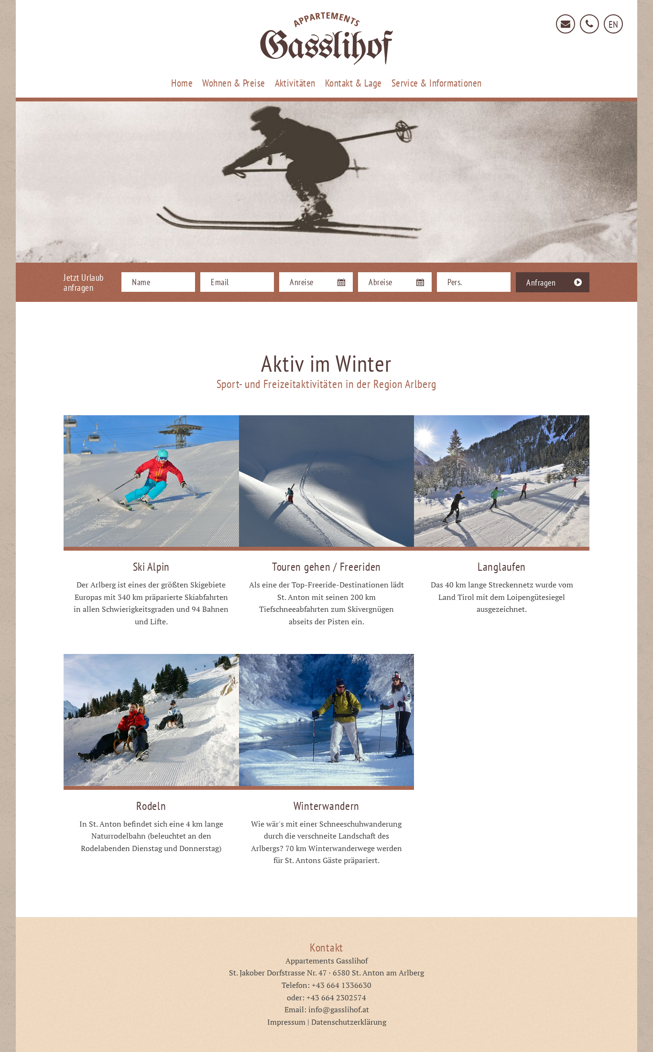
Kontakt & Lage (353, 83)
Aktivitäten (295, 83)
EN (614, 24)
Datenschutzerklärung (348, 1022)
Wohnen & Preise (233, 83)
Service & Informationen (437, 83)
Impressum (286, 1022)
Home (182, 83)
